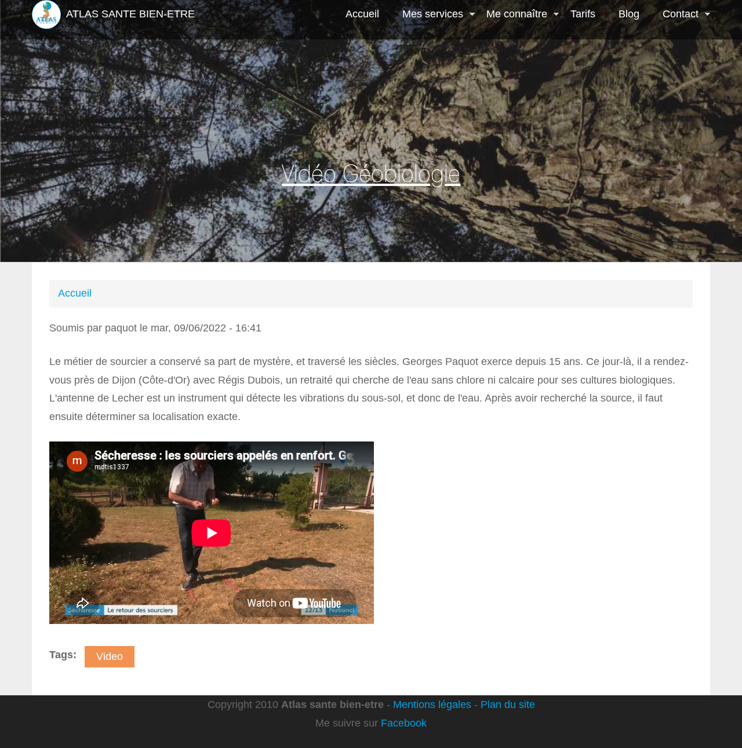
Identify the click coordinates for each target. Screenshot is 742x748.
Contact (675, 15)
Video (109, 656)
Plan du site (508, 704)
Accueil (362, 14)
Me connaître (511, 15)
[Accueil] (46, 14)
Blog (629, 14)
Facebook (404, 723)
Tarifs (582, 14)
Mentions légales (432, 704)
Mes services (427, 15)
